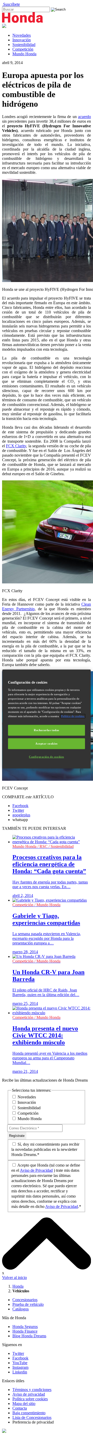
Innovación (21, 40)
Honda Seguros (25, 1326)
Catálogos (20, 1309)
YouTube (19, 1363)
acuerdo (84, 116)
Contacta (19, 1408)
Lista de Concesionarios (31, 1417)
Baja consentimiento (28, 1413)
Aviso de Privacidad (36, 1170)
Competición (22, 49)
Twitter (18, 1353)
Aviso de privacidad (28, 1394)
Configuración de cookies (46, 756)
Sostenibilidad (23, 44)
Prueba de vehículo (28, 1304)
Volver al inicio (14, 1277)
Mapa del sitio (23, 1403)
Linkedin (19, 1372)
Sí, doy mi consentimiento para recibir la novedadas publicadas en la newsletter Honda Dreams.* (45, 1149)
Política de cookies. (73, 716)
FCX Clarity (16, 446)
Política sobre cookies (30, 1399)
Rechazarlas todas (46, 730)
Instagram (20, 1367)
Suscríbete (11, 4)
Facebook (20, 1358)
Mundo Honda (24, 54)
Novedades (21, 35)
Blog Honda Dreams (29, 1336)
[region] (46, 719)
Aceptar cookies (46, 743)
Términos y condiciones (31, 1389)
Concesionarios (24, 1300)
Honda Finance (24, 1331)
